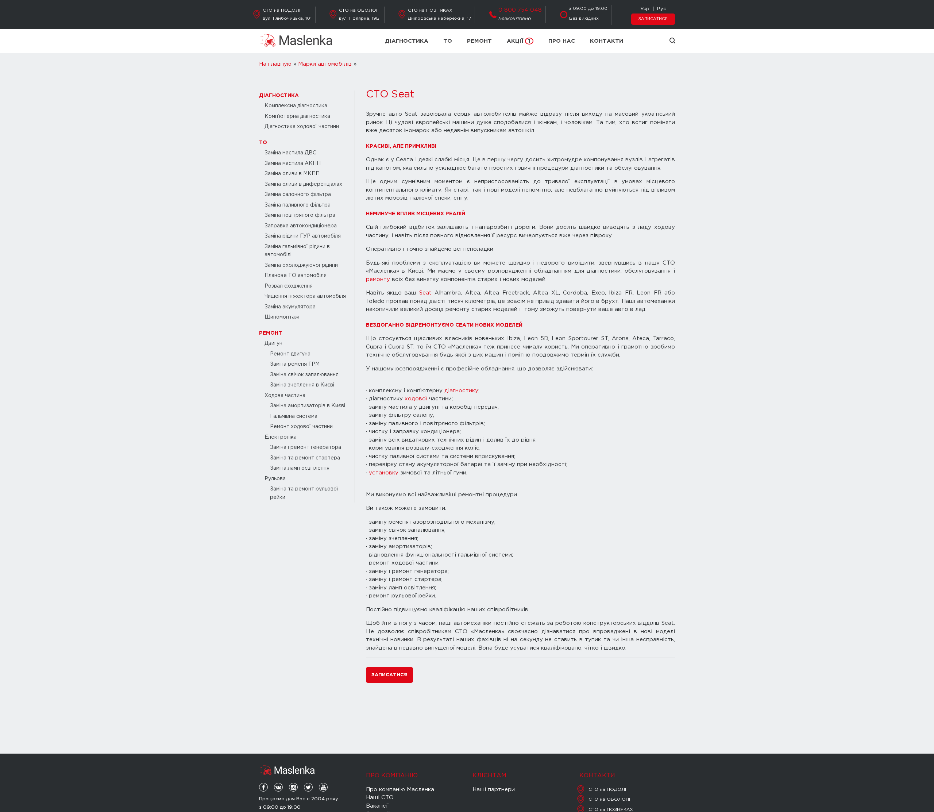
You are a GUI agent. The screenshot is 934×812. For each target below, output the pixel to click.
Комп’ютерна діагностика (297, 116)
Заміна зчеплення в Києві (302, 385)
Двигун (273, 343)
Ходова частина (285, 395)
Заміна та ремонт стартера (305, 458)
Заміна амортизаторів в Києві (307, 406)
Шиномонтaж (282, 317)
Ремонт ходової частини (301, 426)
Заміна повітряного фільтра (300, 215)
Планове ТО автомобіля (296, 275)
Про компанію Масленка (400, 789)
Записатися (653, 19)
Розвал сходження (289, 286)
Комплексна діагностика (296, 106)
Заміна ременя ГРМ (295, 364)
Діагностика (406, 41)
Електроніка (281, 437)
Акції (518, 41)
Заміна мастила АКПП (293, 163)
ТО (447, 41)
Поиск (672, 40)
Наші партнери (493, 789)
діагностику (461, 390)
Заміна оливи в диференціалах (303, 184)
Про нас (561, 41)
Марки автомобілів (325, 64)
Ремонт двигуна (290, 354)
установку (383, 472)
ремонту (378, 279)
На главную (275, 64)
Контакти (606, 41)
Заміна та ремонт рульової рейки (304, 493)
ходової (416, 398)
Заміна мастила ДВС (290, 153)
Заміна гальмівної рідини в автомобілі (297, 251)
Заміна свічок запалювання (304, 375)
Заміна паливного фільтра (298, 205)
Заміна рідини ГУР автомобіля (303, 236)
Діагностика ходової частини (302, 126)
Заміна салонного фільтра (298, 194)
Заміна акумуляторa (290, 307)
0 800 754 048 (520, 10)
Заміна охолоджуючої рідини (301, 265)
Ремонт (479, 41)
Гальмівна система (293, 416)
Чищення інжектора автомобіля (305, 296)
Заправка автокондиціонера (301, 226)
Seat (425, 292)
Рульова (275, 479)
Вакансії (377, 806)
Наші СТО (380, 797)
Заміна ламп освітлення (299, 468)
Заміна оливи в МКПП (292, 174)
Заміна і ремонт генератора (305, 447)
